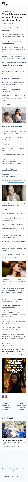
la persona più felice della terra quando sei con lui (13, 49)
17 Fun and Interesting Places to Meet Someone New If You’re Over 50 (14, 442)
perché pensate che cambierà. (15, 182)
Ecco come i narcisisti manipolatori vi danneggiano (20, 406)
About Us (4, 468)
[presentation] (14, 429)
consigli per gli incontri (8, 11)
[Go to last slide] (4, 435)
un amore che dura (10, 279)
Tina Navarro (7, 446)
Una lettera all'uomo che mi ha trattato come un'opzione (7, 406)
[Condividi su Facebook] (3, 396)
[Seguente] (24, 435)
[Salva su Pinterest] (6, 396)
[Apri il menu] (27, 4)
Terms (23, 468)
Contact (14, 470)
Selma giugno (6, 23)
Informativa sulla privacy (14, 468)
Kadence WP (14, 478)
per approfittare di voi (14, 133)
